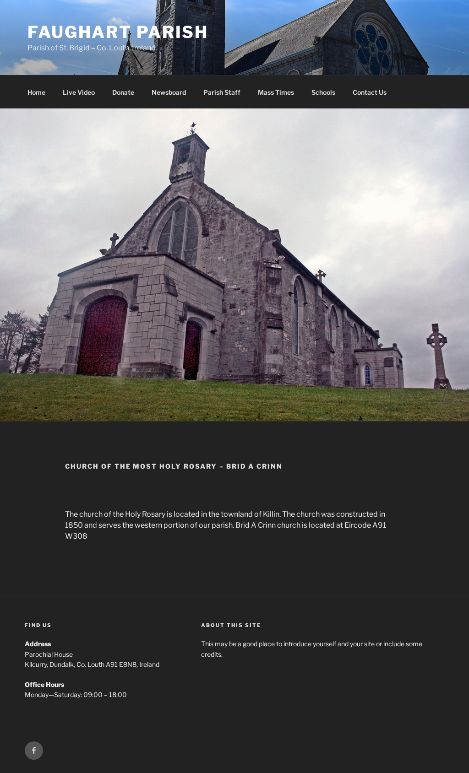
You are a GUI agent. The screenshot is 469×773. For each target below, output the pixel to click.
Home (36, 92)
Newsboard (169, 92)
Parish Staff (221, 92)
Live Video (79, 92)
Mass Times (276, 92)
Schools (323, 92)
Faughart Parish (117, 32)
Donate (123, 92)
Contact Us (370, 92)
